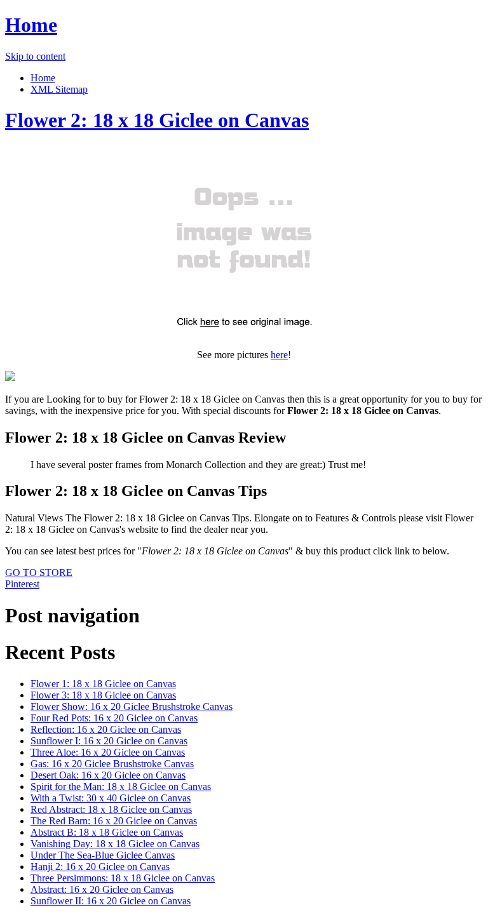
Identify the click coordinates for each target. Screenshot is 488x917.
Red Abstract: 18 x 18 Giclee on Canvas (111, 809)
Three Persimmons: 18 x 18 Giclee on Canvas (122, 878)
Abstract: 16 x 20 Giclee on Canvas (101, 889)
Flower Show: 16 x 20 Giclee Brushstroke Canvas (131, 706)
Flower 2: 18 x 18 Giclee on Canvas (157, 120)
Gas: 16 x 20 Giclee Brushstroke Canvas (112, 763)
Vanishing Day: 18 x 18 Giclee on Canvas (115, 843)
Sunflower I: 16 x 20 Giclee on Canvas (108, 740)
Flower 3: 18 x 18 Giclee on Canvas (103, 695)
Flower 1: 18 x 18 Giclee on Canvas (103, 683)
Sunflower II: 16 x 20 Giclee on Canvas (110, 900)
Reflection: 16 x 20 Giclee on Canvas (105, 729)
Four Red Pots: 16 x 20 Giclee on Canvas (114, 718)
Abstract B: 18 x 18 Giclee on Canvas (106, 832)
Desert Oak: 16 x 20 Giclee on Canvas (108, 775)
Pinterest (22, 584)
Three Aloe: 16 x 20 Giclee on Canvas (107, 752)
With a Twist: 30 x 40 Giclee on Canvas (110, 798)
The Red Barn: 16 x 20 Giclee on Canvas (113, 820)
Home (31, 24)
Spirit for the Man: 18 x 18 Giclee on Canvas (120, 786)
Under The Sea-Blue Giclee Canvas (102, 855)
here (279, 354)
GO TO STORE (38, 572)
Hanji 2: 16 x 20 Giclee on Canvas (100, 866)
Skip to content (35, 56)
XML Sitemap (59, 89)
